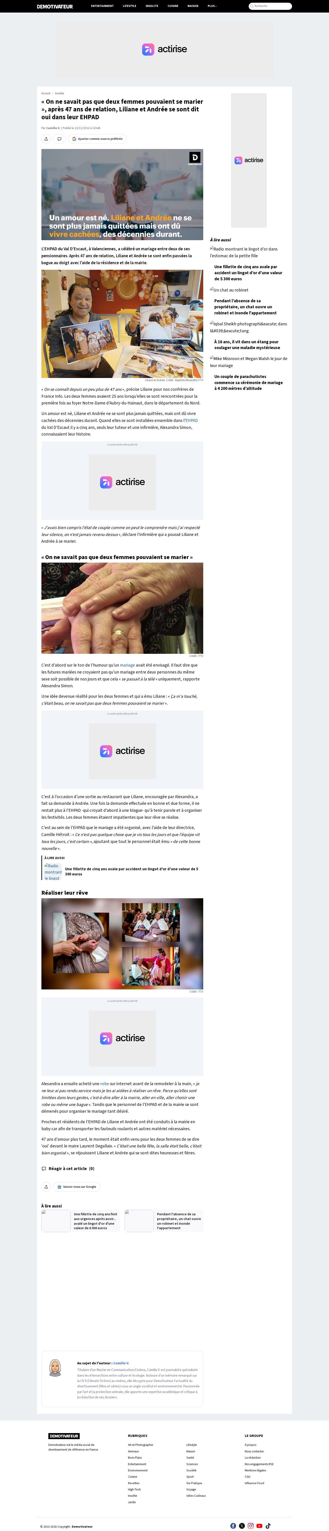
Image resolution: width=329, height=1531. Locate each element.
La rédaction (253, 1457)
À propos (250, 1445)
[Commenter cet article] (59, 139)
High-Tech (134, 1489)
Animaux (133, 1451)
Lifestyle (129, 6)
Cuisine (173, 6)
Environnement (137, 1470)
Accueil (45, 93)
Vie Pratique (194, 1483)
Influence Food (254, 1483)
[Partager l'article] (46, 139)
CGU (247, 1477)
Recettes (133, 1483)
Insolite (152, 6)
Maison (193, 6)
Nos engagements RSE (259, 1464)
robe (104, 1084)
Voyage (191, 1489)
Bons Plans (135, 1457)
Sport (190, 1477)
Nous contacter (254, 1451)
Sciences (192, 1464)
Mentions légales (255, 1470)
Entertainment (102, 6)
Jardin (132, 1502)
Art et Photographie (140, 1445)
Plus (211, 6)
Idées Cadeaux (196, 1496)
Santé (190, 1457)
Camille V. (53, 128)
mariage (127, 665)
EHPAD (192, 420)
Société (191, 1470)
